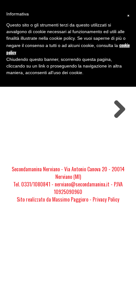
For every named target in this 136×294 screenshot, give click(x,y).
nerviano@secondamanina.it (82, 184)
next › (117, 104)
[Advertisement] (68, 141)
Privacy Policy (106, 199)
